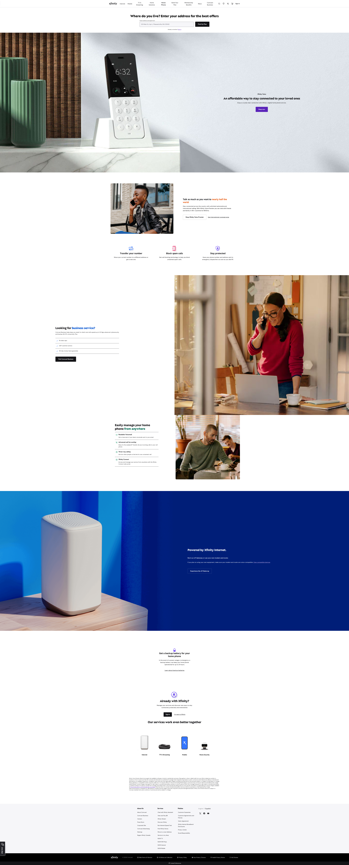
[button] (21, 842)
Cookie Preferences (175, 863)
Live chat (2, 850)
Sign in (179, 29)
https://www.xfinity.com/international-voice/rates (142, 787)
